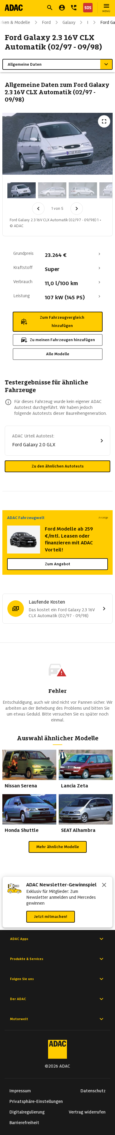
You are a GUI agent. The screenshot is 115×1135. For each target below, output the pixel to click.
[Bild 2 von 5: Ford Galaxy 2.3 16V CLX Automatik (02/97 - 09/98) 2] (52, 190)
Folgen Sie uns (22, 979)
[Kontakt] (73, 7)
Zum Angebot (57, 563)
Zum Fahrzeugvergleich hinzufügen (62, 321)
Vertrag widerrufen (87, 1112)
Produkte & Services (26, 959)
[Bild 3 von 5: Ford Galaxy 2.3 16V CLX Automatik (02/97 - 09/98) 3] (83, 190)
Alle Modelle (57, 353)
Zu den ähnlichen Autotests (58, 466)
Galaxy (69, 22)
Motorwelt (19, 1019)
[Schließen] (104, 885)
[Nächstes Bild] (76, 208)
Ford (46, 22)
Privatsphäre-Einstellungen (36, 1101)
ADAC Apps (19, 939)
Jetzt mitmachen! (50, 916)
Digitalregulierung (27, 1112)
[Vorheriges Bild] (38, 208)
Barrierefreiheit (24, 1122)
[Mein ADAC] (61, 7)
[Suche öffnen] (49, 7)
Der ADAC (18, 999)
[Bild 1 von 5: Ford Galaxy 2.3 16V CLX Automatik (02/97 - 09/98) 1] (21, 190)
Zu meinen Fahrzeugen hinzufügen (62, 339)
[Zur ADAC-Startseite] (14, 7)
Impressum (20, 1090)
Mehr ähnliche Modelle (57, 846)
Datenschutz (93, 1090)
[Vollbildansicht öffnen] (104, 121)
